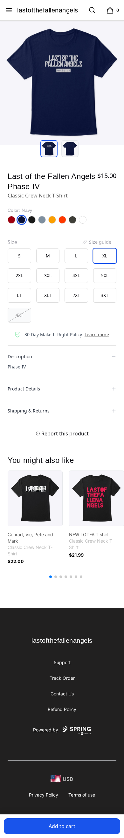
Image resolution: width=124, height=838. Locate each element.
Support (62, 662)
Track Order (62, 678)
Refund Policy (62, 709)
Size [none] (12, 242)
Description (20, 356)
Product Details (24, 389)
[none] (96, 242)
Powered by (45, 729)
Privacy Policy (43, 794)
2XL (19, 275)
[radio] (19, 255)
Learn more (97, 334)
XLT (48, 295)
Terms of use (81, 794)
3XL (48, 275)
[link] (35, 498)
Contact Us (62, 693)
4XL (76, 275)
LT (19, 295)
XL (104, 256)
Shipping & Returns (29, 411)
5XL (104, 275)
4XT (19, 315)
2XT (76, 295)
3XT (104, 295)
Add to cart (62, 826)
